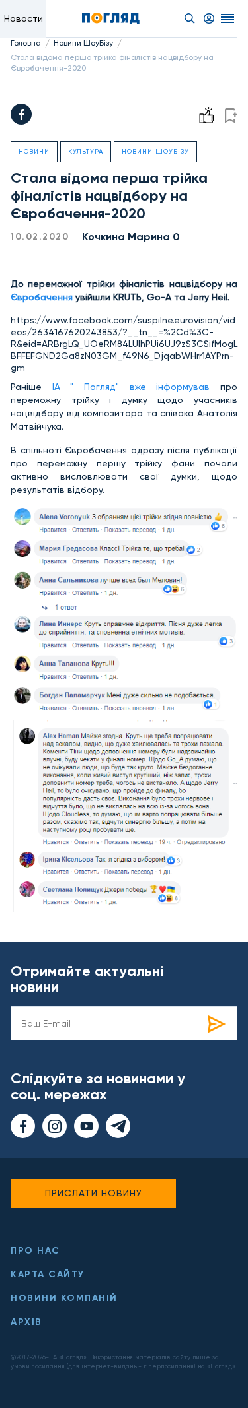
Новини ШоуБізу (83, 43)
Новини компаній (64, 1298)
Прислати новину (93, 1193)
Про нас (35, 1250)
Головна (26, 43)
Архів (26, 1322)
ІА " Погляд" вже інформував (126, 386)
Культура (85, 151)
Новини (34, 151)
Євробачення (42, 297)
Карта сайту (48, 1274)
